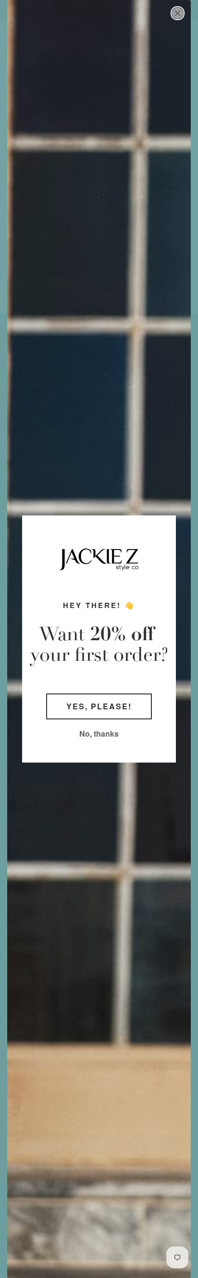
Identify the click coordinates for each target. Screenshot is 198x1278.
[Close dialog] (178, 13)
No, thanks (99, 733)
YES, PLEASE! (99, 706)
